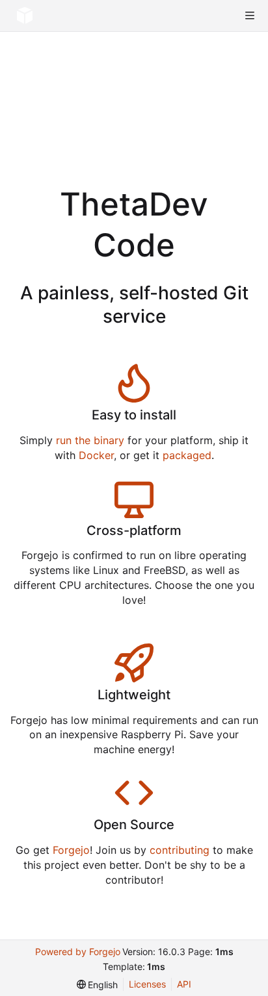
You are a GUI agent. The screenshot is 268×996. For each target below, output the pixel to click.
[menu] (97, 984)
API (184, 984)
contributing (179, 849)
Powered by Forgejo (77, 951)
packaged (187, 455)
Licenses (147, 984)
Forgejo (71, 849)
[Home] (25, 15)
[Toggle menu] (249, 15)
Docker (96, 455)
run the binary (90, 440)
